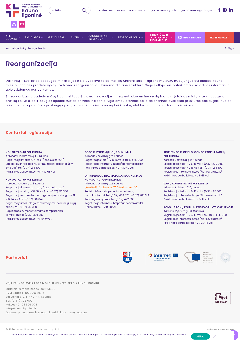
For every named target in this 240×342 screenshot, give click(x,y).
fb (219, 10)
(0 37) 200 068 (213, 164)
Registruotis (192, 37)
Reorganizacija (129, 37)
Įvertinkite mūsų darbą (164, 10)
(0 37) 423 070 (120, 195)
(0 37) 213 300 (213, 168)
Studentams (106, 10)
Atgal (230, 48)
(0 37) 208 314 (140, 195)
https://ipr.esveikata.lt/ (49, 160)
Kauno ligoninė (15, 48)
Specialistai (55, 37)
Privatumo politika (49, 329)
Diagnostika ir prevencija (98, 37)
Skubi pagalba (219, 37)
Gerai (200, 336)
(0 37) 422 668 (125, 199)
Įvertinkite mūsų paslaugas (197, 10)
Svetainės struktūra (14, 24)
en (22, 24)
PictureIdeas (226, 329)
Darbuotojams (137, 10)
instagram (225, 10)
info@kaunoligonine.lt (21, 308)
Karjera (121, 10)
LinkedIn (231, 10)
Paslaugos (32, 37)
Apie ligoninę (11, 37)
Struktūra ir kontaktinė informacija (159, 37)
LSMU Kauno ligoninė (24, 11)
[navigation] (120, 37)
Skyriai (75, 37)
